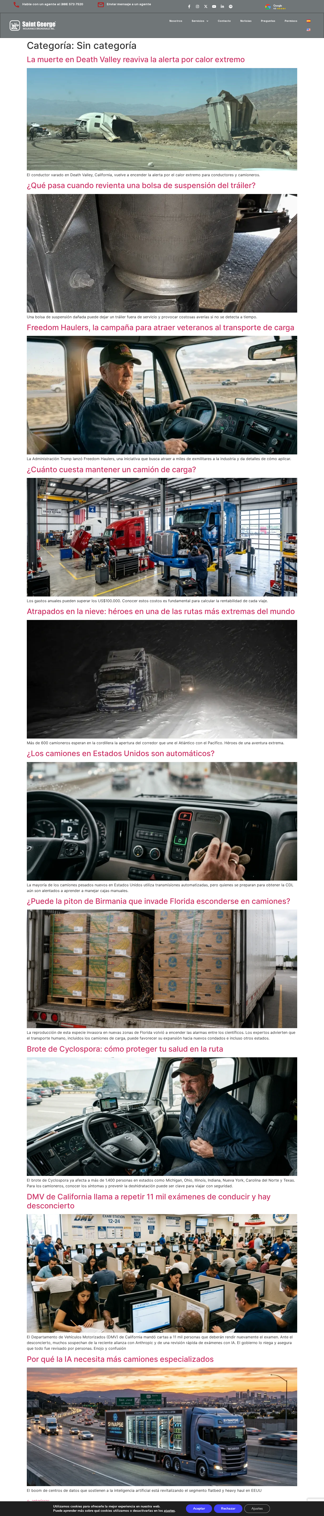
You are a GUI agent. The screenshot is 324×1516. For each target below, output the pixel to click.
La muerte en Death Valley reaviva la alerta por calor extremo (136, 59)
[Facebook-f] (189, 6)
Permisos (291, 21)
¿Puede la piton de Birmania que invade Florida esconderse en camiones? (158, 901)
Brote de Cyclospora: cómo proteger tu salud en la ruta (125, 1049)
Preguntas (268, 21)
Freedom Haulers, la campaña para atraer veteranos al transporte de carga (160, 327)
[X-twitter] (205, 6)
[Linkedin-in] (222, 6)
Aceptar (199, 1508)
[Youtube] (214, 6)
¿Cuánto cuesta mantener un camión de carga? (111, 469)
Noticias (245, 21)
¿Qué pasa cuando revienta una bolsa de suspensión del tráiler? (141, 185)
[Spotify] (230, 6)
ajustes (169, 1511)
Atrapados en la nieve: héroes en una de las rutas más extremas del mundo (161, 611)
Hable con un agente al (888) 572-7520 (53, 4)
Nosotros (175, 21)
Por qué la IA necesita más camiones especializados (120, 1359)
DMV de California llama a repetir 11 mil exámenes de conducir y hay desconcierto (149, 1201)
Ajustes (257, 1508)
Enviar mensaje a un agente (129, 4)
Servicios (198, 21)
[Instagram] (197, 6)
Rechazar (228, 1508)
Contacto (224, 21)
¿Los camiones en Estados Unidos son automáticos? (121, 753)
